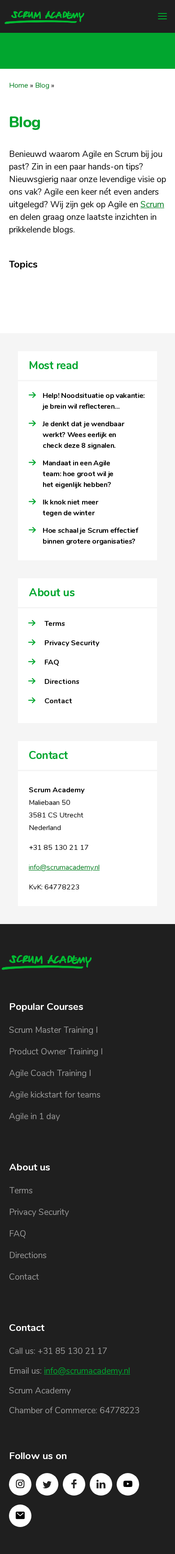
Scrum (152, 204)
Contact (58, 701)
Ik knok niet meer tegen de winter (70, 507)
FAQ (51, 662)
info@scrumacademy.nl (64, 867)
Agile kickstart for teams (55, 1095)
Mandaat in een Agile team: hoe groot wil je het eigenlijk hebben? (78, 474)
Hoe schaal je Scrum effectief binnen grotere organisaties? (90, 536)
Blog (42, 85)
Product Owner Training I (56, 1052)
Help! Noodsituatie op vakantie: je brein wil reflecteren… (94, 401)
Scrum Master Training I (53, 1030)
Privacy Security (71, 643)
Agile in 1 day (34, 1116)
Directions (61, 682)
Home (18, 85)
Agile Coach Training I (50, 1073)
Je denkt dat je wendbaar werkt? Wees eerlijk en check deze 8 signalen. (83, 435)
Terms (54, 624)
